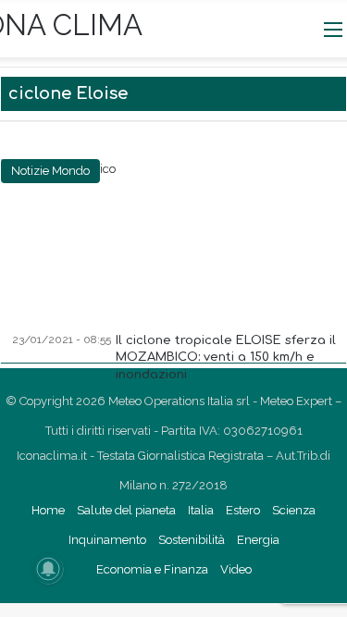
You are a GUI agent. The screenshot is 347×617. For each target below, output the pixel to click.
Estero (243, 510)
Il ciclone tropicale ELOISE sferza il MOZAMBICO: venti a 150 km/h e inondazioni (226, 357)
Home (48, 510)
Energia (258, 540)
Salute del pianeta (126, 510)
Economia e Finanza (152, 569)
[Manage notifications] (48, 569)
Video (236, 569)
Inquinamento (107, 540)
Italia (201, 510)
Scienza (294, 510)
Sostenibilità (191, 540)
